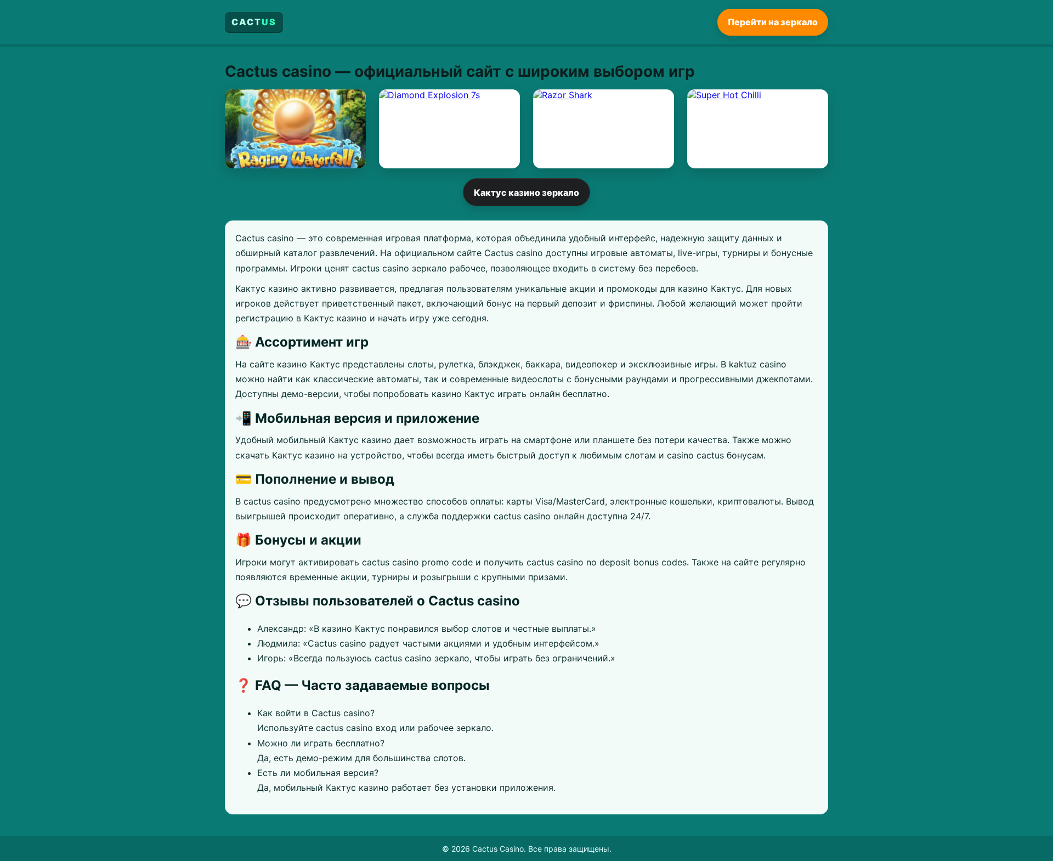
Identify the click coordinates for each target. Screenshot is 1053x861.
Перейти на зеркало (773, 21)
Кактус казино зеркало (526, 192)
